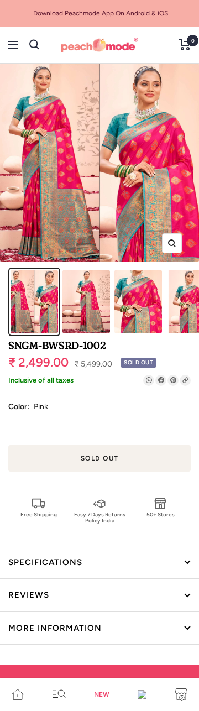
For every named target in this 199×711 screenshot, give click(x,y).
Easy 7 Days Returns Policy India (99, 517)
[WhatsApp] (148, 380)
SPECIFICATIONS (45, 562)
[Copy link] (185, 380)
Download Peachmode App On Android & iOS (100, 13)
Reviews (28, 595)
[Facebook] (160, 380)
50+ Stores (160, 514)
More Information (55, 628)
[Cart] (185, 44)
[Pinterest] (173, 380)
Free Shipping (38, 514)
